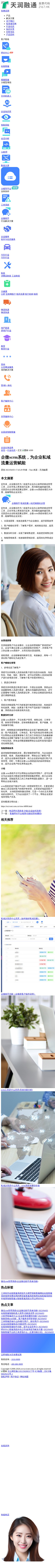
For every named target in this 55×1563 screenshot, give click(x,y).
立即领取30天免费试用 (11, 1355)
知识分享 (10, 29)
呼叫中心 (5, 53)
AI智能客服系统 (22, 1299)
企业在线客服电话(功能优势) (14, 1324)
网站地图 (24, 1377)
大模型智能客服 (33, 1293)
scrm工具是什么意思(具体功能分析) (17, 1090)
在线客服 (5, 66)
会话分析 (5, 138)
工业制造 (16, 276)
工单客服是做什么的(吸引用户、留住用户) (20, 1321)
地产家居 (5, 328)
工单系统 (5, 205)
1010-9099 (15, 1359)
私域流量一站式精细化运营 (32, 503)
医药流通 (20, 294)
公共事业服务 (7, 367)
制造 (3, 273)
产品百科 (10, 34)
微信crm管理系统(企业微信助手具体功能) (19, 1281)
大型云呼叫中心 (37, 1299)
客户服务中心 (7, 401)
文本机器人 (6, 96)
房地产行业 (6, 331)
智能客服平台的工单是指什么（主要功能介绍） (22, 1332)
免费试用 (5, 11)
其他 (3, 364)
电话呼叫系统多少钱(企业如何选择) (25, 811)
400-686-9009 (17, 1364)
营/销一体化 (6, 385)
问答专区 (10, 32)
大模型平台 (6, 189)
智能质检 (5, 125)
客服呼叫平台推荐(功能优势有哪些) (26, 813)
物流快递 (5, 310)
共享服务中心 (7, 416)
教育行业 (5, 349)
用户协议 (15, 1377)
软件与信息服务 (8, 239)
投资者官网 (11, 24)
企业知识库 (6, 111)
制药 (36, 294)
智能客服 (11, 1299)
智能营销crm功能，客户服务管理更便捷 (19, 1319)
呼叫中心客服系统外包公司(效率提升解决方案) (22, 1329)
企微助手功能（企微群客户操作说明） (18, 994)
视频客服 (5, 80)
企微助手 (5, 218)
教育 (3, 346)
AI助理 (4, 152)
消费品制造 (6, 276)
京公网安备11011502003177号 (21, 1371)
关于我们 (10, 21)
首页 (3, 450)
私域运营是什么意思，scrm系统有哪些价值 (20, 1185)
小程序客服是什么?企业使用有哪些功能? (19, 1316)
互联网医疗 (11, 294)
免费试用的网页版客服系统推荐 (23, 1296)
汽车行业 (5, 255)
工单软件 (5, 1293)
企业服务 (5, 237)
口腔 (3, 294)
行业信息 (10, 26)
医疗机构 (29, 294)
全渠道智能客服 (8, 432)
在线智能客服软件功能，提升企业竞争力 (19, 1327)
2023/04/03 (43, 1310)
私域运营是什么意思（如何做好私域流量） (20, 918)
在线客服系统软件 (17, 1293)
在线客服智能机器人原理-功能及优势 (17, 1313)
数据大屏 (5, 165)
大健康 (4, 291)
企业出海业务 (7, 448)
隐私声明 (5, 1377)
